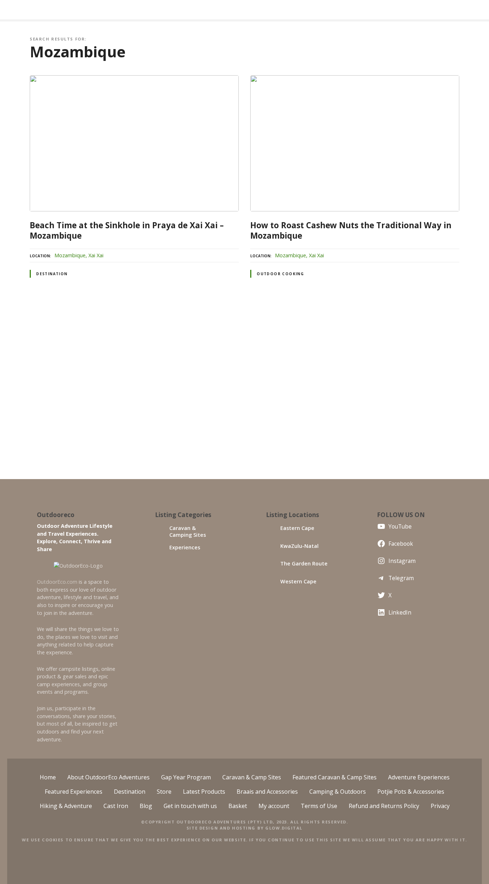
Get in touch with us (190, 806)
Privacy (440, 806)
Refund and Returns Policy (384, 806)
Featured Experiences (73, 791)
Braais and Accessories (267, 791)
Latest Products (204, 791)
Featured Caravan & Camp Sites (334, 777)
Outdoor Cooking (280, 273)
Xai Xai (95, 255)
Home (48, 777)
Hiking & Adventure (66, 806)
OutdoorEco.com (57, 581)
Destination (52, 273)
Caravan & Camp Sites (251, 777)
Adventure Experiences (419, 777)
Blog (146, 806)
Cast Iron (115, 806)
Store (164, 791)
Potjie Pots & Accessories (410, 791)
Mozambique (70, 255)
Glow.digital (283, 828)
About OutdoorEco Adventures (108, 777)
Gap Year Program (186, 777)
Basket (237, 806)
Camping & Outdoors (337, 791)
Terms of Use (319, 806)
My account (273, 806)
